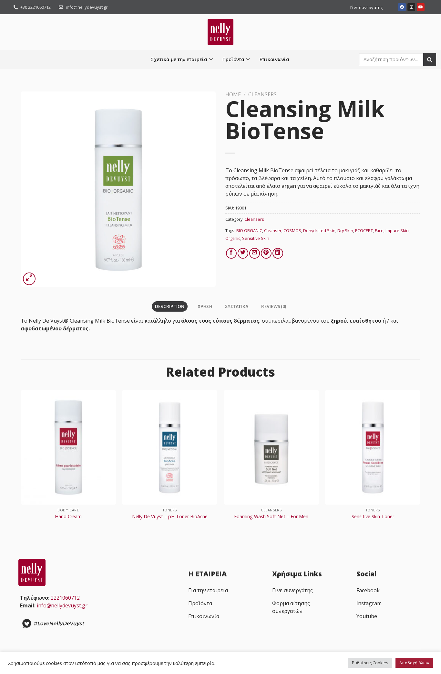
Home (233, 94)
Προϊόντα (233, 59)
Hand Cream (68, 516)
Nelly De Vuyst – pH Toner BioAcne (170, 516)
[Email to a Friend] (254, 253)
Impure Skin (397, 230)
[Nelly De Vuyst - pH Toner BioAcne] (169, 447)
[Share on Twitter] (243, 253)
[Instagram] (411, 7)
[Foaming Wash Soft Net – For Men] (271, 447)
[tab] (170, 306)
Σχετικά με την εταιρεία (178, 59)
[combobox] (391, 59)
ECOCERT (364, 230)
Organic (232, 238)
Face (379, 230)
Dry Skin (345, 230)
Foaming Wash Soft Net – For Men (271, 516)
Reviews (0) (273, 306)
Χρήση (205, 306)
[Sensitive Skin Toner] (372, 447)
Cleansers (262, 94)
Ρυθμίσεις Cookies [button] (370, 663)
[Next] (420, 461)
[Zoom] (29, 279)
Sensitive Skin (255, 238)
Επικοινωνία (274, 59)
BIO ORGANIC (249, 230)
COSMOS (292, 230)
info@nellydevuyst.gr (62, 605)
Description (170, 306)
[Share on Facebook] (231, 253)
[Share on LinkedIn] (277, 253)
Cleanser (273, 230)
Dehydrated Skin (319, 230)
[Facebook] (402, 7)
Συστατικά (236, 306)
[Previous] (21, 461)
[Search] (429, 59)
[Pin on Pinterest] (266, 253)
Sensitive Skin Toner (373, 516)
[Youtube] (421, 7)
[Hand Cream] (68, 447)
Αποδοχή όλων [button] (414, 663)
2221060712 (65, 597)
